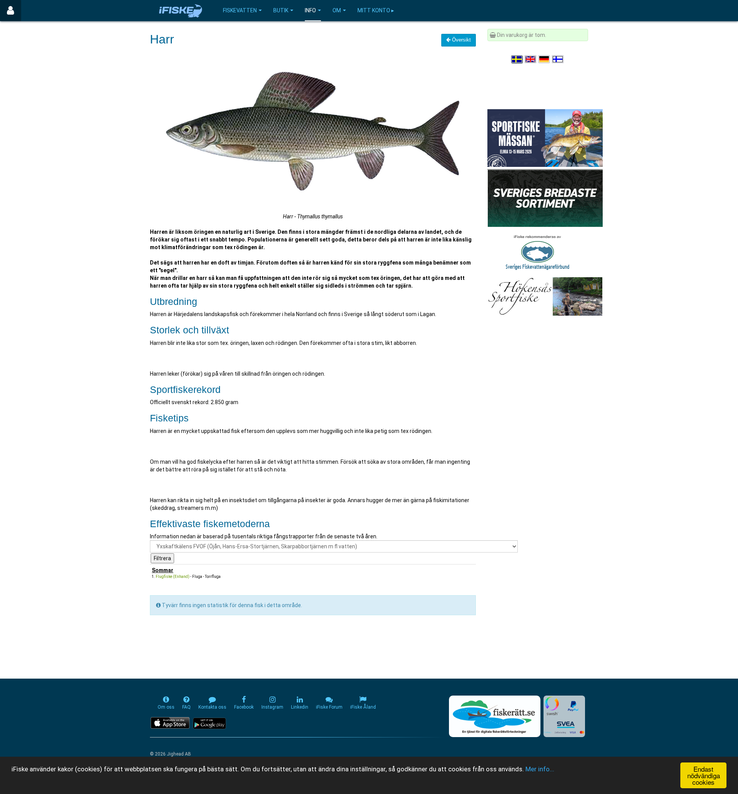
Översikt (460, 40)
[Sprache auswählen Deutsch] (545, 59)
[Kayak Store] (545, 198)
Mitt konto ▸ (375, 10)
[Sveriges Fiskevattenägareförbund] (537, 251)
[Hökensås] (544, 296)
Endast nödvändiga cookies (703, 775)
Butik (280, 10)
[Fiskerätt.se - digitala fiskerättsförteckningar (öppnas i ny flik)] (494, 716)
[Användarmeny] (10, 10)
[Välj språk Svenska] (517, 59)
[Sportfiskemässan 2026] (545, 138)
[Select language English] (531, 59)
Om (336, 10)
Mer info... (539, 769)
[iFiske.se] (180, 10)
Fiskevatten (240, 10)
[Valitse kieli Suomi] (558, 59)
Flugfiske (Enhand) (172, 576)
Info (310, 10)
